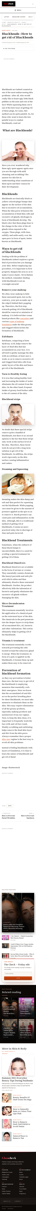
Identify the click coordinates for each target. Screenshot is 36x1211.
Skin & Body (6, 30)
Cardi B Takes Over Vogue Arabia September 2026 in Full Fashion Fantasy (9, 1035)
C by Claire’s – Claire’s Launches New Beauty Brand (25, 1011)
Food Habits (22, 1189)
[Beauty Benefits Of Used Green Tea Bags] (7, 1098)
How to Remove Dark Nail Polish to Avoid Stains (21, 1124)
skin (9, 805)
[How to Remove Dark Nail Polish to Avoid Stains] (7, 1123)
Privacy (4, 1208)
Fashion (5, 1169)
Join (18, 978)
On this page (10, 48)
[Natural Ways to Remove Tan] (7, 1136)
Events (21, 1174)
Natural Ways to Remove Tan (20, 1137)
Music (21, 1179)
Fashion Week (6, 1193)
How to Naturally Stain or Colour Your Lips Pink (22, 1111)
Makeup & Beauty (14, 22)
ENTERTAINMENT (25, 1169)
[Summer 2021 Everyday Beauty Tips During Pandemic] (18, 1066)
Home (4, 22)
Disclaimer (10, 1208)
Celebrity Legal (23, 1177)
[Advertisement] (18, 72)
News (21, 1172)
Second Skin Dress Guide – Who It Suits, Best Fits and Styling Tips (26, 1032)
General (21, 1186)
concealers (25, 318)
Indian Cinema (6, 1191)
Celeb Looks (5, 1174)
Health (22, 1184)
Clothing (23, 1025)
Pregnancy (22, 1193)
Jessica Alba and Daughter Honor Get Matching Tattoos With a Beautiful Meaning (9, 1013)
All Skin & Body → (8, 1051)
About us (7, 1201)
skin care (6, 739)
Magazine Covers (18, 17)
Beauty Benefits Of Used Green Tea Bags (22, 1098)
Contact (18, 1201)
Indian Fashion (7, 1184)
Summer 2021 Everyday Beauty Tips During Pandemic (17, 1079)
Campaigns (5, 1177)
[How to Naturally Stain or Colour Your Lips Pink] (7, 1111)
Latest (6, 17)
